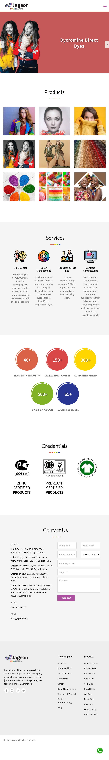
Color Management (66, 688)
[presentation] (2, 44)
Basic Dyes (89, 699)
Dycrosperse (90, 668)
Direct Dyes (89, 688)
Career (60, 683)
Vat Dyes (88, 694)
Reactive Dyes (90, 663)
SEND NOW (66, 598)
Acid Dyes (88, 683)
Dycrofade (89, 678)
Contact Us (62, 678)
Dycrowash (89, 673)
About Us (61, 663)
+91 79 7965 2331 (19, 607)
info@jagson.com (19, 618)
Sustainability (64, 668)
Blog (59, 707)
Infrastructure (64, 673)
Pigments (88, 704)
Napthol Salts (90, 714)
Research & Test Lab (66, 694)
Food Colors (90, 709)
